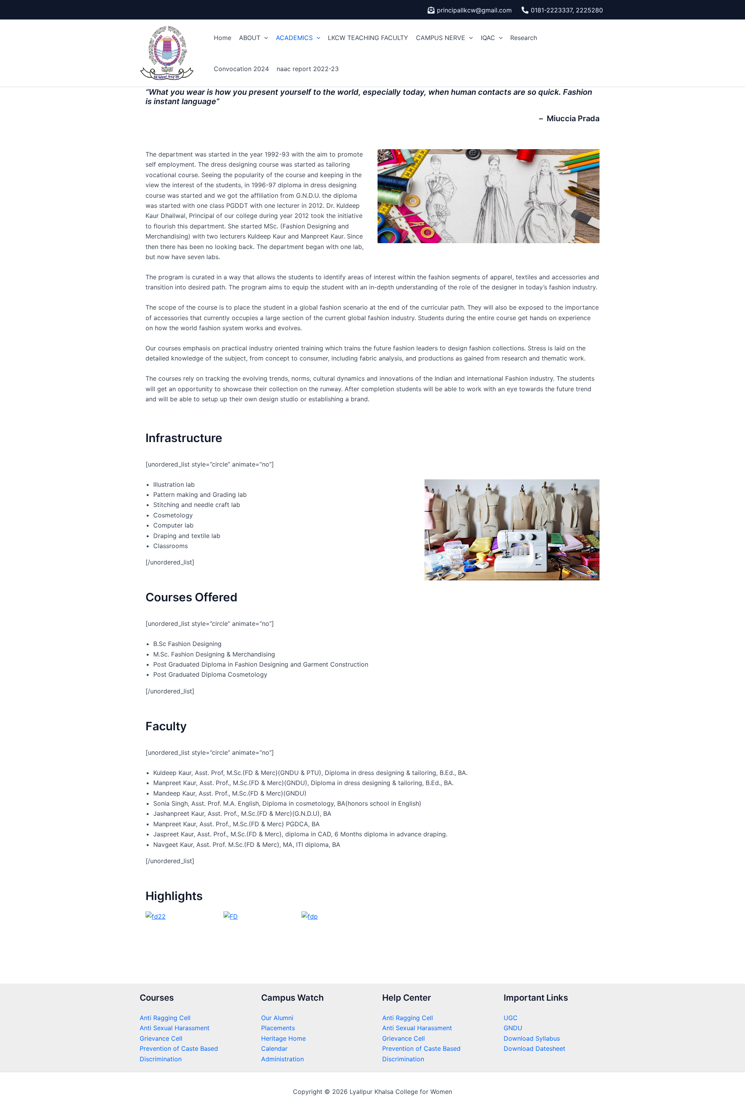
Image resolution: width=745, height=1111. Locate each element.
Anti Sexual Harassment (175, 1028)
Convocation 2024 (241, 69)
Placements (278, 1028)
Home (222, 38)
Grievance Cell (161, 1038)
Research (523, 38)
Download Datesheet (534, 1048)
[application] (264, 37)
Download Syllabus (532, 1038)
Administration (282, 1059)
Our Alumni (277, 1018)
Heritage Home (283, 1038)
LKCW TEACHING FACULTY (368, 38)
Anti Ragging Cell (165, 1018)
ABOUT (249, 38)
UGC (511, 1018)
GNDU (513, 1028)
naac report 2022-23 (308, 69)
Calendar (274, 1048)
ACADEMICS (294, 38)
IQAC (488, 38)
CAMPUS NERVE (440, 38)
